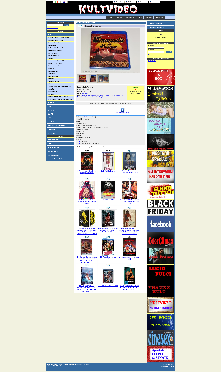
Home (110, 17)
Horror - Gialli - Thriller (56, 40)
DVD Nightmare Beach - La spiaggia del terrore (86, 172)
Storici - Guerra (53, 81)
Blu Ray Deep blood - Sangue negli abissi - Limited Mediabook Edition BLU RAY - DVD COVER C (87, 288)
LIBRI (49, 118)
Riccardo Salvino (115, 95)
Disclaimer (155, 2)
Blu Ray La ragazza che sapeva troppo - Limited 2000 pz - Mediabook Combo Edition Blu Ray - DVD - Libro (87, 231)
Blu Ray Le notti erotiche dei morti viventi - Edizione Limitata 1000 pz (108, 230)
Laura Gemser (85, 95)
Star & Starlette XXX (54, 155)
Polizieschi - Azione (55, 50)
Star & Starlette (53, 151)
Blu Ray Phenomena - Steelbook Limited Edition (129, 172)
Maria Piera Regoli (97, 97)
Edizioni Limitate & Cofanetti (58, 96)
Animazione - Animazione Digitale (59, 86)
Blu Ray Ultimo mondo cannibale (108, 258)
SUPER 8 (51, 110)
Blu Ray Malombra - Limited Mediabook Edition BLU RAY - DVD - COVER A (129, 287)
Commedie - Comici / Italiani (57, 61)
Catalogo (119, 17)
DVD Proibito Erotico (108, 171)
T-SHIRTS (51, 121)
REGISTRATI (152, 61)
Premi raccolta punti (157, 27)
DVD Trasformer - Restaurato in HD (129, 258)
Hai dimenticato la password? (157, 55)
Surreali (51, 79)
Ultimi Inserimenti (156, 23)
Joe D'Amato (86, 93)
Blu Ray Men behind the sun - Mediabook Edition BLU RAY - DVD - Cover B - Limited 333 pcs (87, 259)
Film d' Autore (53, 76)
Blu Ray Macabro (108, 200)
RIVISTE (50, 114)
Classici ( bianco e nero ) (56, 84)
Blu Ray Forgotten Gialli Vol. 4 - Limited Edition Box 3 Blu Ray (129, 201)
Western (51, 58)
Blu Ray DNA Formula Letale (108, 286)
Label (49, 143)
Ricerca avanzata (52, 28)
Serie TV (51, 89)
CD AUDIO (51, 129)
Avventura (51, 73)
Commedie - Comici (55, 63)
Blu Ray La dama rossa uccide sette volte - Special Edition (87, 201)
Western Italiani (53, 55)
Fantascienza (52, 71)
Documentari (52, 91)
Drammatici (52, 68)
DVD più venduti (53, 147)
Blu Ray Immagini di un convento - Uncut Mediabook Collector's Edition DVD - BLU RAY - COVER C (129, 231)
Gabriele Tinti (95, 95)
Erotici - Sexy (52, 45)
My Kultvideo (130, 17)
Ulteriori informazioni (122, 112)
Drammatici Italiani (54, 66)
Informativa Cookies (167, 366)
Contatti (118, 2)
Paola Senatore (86, 97)
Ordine (160, 17)
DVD (49, 34)
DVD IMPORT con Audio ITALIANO (60, 99)
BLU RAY (51, 102)
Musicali (51, 94)
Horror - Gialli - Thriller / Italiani (58, 37)
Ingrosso (149, 17)
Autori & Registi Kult (55, 159)
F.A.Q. (130, 2)
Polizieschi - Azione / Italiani (57, 48)
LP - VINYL (51, 133)
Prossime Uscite (53, 139)
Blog (140, 17)
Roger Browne (104, 95)
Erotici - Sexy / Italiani (55, 43)
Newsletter (143, 2)
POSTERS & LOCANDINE (56, 125)
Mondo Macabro (86, 117)
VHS (49, 106)
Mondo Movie (53, 53)
